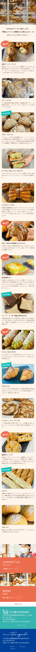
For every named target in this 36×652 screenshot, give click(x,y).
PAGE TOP (18, 604)
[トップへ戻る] (9, 3)
